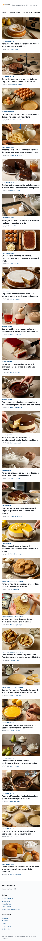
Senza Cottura (7, 470)
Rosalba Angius (14, 660)
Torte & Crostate (8, 41)
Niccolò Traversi (15, 589)
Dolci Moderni (27, 12)
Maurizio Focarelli (15, 120)
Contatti (4, 923)
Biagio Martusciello (16, 155)
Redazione (5, 921)
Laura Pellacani (14, 49)
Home (4, 12)
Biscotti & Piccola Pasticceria (12, 581)
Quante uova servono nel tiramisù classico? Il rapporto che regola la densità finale (20, 258)
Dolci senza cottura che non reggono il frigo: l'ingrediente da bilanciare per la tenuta (19, 510)
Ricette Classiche (14, 12)
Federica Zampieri (15, 190)
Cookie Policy (6, 929)
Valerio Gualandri (15, 299)
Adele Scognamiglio (16, 84)
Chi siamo (5, 918)
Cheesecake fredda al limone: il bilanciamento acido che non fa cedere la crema (20, 548)
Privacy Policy (6, 926)
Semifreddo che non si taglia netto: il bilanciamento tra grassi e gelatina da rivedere (18, 366)
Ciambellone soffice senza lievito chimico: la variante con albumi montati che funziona (20, 869)
